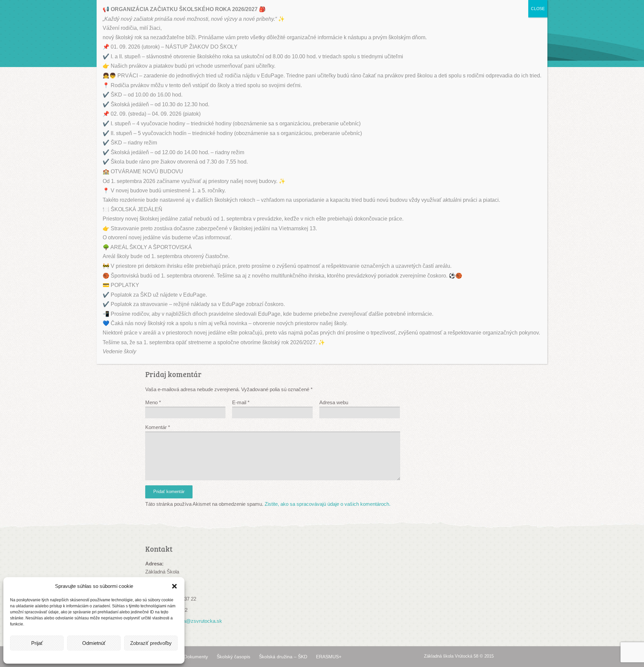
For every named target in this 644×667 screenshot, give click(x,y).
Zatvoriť (631, 432)
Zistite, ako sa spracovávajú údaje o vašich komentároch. (327, 504)
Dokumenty (196, 656)
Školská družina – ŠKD (283, 656)
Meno (153, 402)
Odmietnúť (94, 643)
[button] (174, 586)
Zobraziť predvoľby (151, 643)
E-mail (241, 402)
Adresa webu (333, 402)
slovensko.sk (601, 592)
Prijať (37, 643)
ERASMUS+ (328, 656)
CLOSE (538, 8)
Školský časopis (233, 656)
